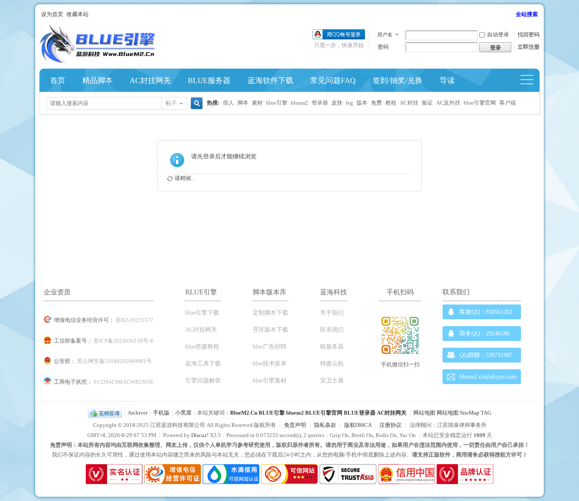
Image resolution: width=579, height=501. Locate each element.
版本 (361, 103)
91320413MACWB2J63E (123, 382)
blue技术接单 (270, 363)
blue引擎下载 (202, 313)
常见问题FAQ (333, 80)
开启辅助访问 (512, 14)
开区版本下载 (270, 330)
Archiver (138, 413)
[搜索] (195, 104)
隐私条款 (325, 425)
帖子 (171, 103)
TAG (486, 413)
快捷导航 (530, 80)
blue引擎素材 (270, 380)
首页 (57, 80)
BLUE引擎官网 (323, 413)
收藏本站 (78, 14)
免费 (376, 103)
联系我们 (332, 330)
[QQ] (105, 413)
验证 (427, 103)
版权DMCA (357, 425)
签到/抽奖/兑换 (398, 80)
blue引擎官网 (480, 103)
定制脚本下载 (270, 313)
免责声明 (295, 425)
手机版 (161, 413)
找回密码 (529, 34)
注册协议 (390, 425)
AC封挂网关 (150, 80)
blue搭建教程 (202, 346)
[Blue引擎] (97, 61)
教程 (390, 103)
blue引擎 (276, 103)
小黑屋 (183, 413)
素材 (257, 103)
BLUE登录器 (360, 413)
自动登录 (498, 34)
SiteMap (469, 413)
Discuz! (200, 435)
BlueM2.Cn (243, 413)
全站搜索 (527, 14)
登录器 (320, 103)
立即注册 (529, 47)
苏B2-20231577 (134, 320)
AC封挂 (409, 103)
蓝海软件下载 (270, 80)
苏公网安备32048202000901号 (114, 361)
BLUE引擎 (272, 413)
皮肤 (336, 103)
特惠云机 (332, 363)
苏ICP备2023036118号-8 (123, 341)
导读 (447, 80)
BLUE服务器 (209, 80)
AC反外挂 (448, 103)
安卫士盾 (332, 380)
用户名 (384, 35)
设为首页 (52, 14)
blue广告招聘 (270, 346)
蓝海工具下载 (203, 363)
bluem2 (299, 103)
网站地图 (424, 413)
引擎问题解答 (203, 380)
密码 (383, 47)
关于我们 (332, 313)
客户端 (507, 103)
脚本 (242, 103)
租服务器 (332, 346)
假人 (228, 103)
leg (349, 103)
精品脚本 (97, 80)
